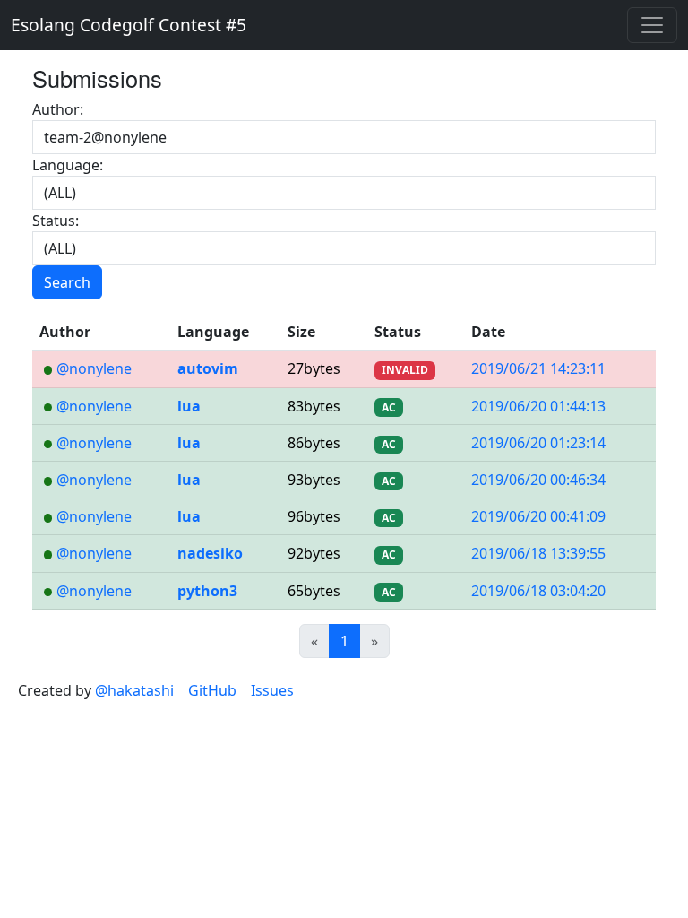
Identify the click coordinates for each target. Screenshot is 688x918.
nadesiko (210, 553)
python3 (207, 591)
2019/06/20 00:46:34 (538, 479)
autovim (207, 368)
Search (67, 282)
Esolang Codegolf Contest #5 (128, 25)
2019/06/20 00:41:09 (538, 516)
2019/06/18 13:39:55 (538, 553)
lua (189, 406)
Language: (67, 165)
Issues (272, 690)
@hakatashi (134, 690)
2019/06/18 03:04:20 (538, 591)
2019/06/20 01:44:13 (538, 406)
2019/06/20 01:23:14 (538, 443)
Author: (57, 109)
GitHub (212, 690)
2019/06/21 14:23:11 (538, 368)
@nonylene (94, 368)
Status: (55, 220)
